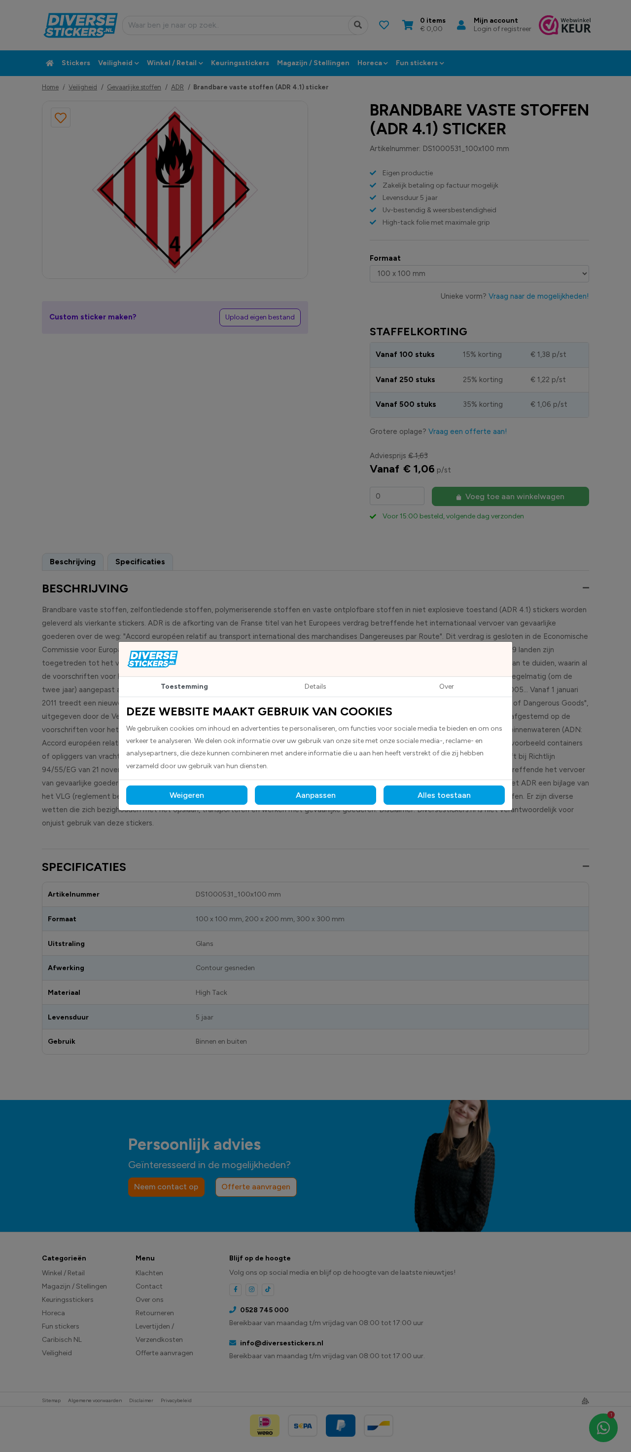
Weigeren (187, 795)
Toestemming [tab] (184, 686)
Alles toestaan (444, 795)
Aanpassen (316, 795)
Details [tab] (315, 686)
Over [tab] (446, 686)
